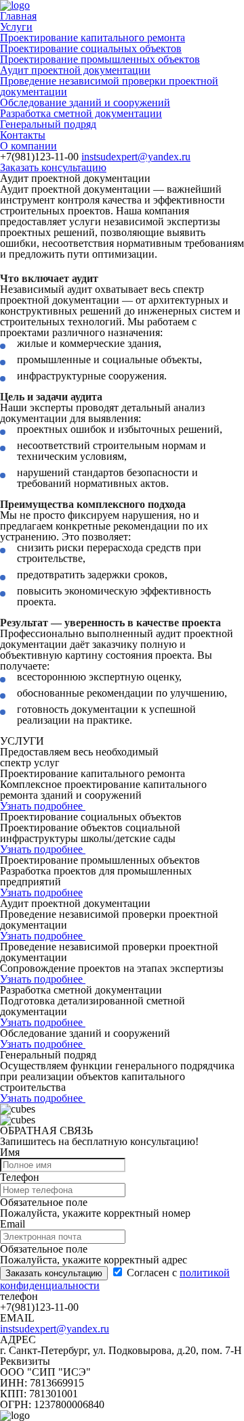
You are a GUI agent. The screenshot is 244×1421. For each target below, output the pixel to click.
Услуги (16, 26)
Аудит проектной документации (75, 70)
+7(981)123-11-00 (39, 156)
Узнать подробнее (42, 806)
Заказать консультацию (53, 167)
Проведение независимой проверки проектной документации (109, 86)
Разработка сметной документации (81, 113)
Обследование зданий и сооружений (85, 102)
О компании (28, 146)
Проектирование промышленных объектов (100, 59)
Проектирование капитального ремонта (92, 37)
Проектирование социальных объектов (91, 48)
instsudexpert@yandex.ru (135, 156)
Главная (18, 16)
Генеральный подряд (48, 124)
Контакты (22, 135)
